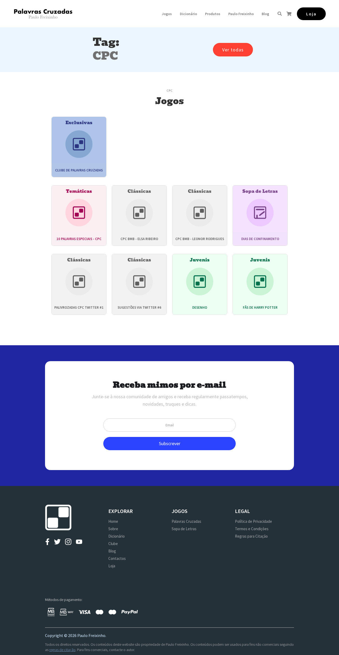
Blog (265, 13)
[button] (167, 14)
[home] (43, 13)
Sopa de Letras (184, 528)
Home (113, 521)
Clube (113, 543)
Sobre (113, 528)
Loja (111, 565)
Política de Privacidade (253, 521)
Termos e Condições (252, 528)
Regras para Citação (251, 536)
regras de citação (62, 649)
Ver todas (233, 50)
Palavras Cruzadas (186, 521)
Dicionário (188, 13)
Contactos (117, 558)
